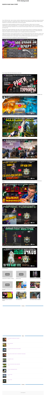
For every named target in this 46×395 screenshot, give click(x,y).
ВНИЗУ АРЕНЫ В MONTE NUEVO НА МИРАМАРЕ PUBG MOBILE (16, 353)
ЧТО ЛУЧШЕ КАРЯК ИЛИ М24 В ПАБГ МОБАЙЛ (14, 348)
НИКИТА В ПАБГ (9, 379)
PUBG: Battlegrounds (23, 1)
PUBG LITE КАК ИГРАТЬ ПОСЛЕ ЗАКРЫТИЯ (13, 364)
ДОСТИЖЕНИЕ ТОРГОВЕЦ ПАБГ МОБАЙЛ (13, 338)
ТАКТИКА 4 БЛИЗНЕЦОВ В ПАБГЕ (12, 369)
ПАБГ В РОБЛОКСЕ (10, 343)
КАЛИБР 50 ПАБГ (9, 374)
